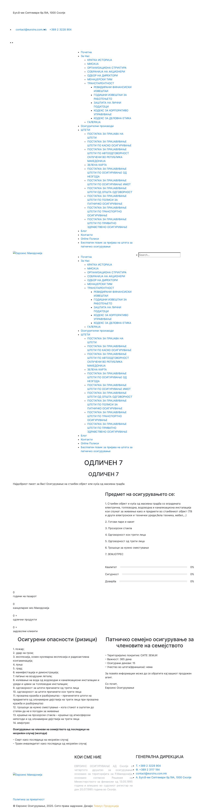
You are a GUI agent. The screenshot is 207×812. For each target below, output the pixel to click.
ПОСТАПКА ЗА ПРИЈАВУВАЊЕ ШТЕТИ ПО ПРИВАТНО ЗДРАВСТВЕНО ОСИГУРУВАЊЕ (107, 223)
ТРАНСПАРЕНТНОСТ (100, 83)
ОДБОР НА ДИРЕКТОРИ (102, 75)
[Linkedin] (140, 789)
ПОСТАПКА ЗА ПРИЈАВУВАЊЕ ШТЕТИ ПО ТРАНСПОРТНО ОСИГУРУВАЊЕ (107, 211)
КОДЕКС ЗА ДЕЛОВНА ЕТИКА (112, 118)
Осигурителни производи (97, 126)
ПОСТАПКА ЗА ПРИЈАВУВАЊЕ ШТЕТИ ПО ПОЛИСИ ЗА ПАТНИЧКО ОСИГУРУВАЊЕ (107, 199)
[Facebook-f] (149, 789)
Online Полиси (90, 238)
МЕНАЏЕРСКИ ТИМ (99, 79)
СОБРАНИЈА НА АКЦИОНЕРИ (106, 71)
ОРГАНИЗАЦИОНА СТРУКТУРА (106, 67)
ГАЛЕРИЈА (94, 122)
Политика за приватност (29, 799)
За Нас (85, 56)
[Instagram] (158, 789)
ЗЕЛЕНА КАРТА (97, 164)
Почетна (86, 52)
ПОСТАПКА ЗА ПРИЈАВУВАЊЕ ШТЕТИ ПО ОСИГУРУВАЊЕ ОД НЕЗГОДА (107, 172)
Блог (84, 231)
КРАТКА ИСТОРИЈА (99, 60)
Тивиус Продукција (106, 805)
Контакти (87, 234)
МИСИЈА (93, 63)
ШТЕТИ (85, 129)
